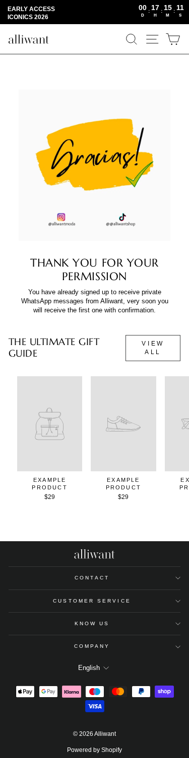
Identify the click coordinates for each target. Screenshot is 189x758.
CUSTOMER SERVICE (92, 601)
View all (153, 348)
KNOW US (92, 623)
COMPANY (92, 646)
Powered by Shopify (94, 749)
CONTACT (92, 577)
